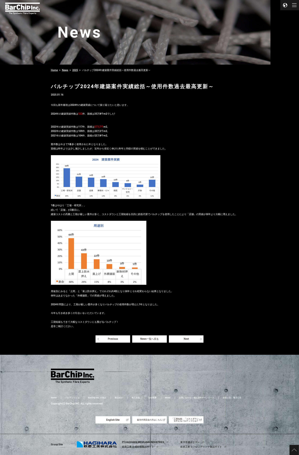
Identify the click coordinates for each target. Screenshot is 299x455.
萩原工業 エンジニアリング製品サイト (201, 446)
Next (186, 338)
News (65, 70)
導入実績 (136, 397)
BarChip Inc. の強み (97, 397)
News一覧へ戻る (149, 338)
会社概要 (152, 397)
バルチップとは (72, 397)
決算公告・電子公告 (232, 397)
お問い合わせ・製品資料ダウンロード (196, 397)
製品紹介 (119, 397)
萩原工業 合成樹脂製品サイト (138, 446)
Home (54, 70)
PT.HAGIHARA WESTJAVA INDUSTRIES (143, 442)
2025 (75, 70)
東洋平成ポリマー (190, 442)
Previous (113, 338)
